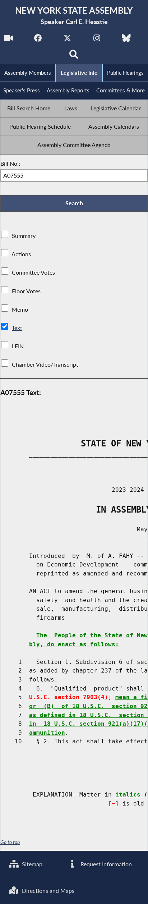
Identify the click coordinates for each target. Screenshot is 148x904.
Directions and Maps (47, 890)
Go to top (10, 842)
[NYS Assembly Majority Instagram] (97, 40)
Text (17, 327)
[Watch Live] (8, 40)
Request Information (105, 864)
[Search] (74, 56)
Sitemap (31, 864)
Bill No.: (10, 163)
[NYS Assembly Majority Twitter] (67, 40)
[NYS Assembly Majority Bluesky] (126, 40)
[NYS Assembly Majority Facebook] (38, 40)
